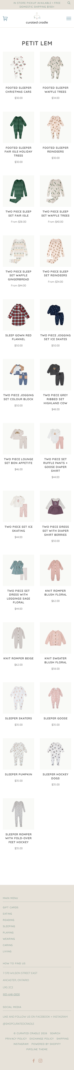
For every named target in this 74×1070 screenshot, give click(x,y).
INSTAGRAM (21, 1043)
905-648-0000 (11, 994)
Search (55, 1033)
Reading (8, 919)
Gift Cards (10, 907)
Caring (8, 945)
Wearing (9, 938)
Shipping (63, 1038)
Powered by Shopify (46, 1043)
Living (7, 951)
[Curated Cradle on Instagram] (41, 1061)
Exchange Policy (42, 1038)
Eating (7, 913)
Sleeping (9, 926)
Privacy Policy (16, 1038)
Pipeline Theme (37, 1049)
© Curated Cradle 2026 (30, 1033)
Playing (8, 932)
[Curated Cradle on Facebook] (34, 1061)
